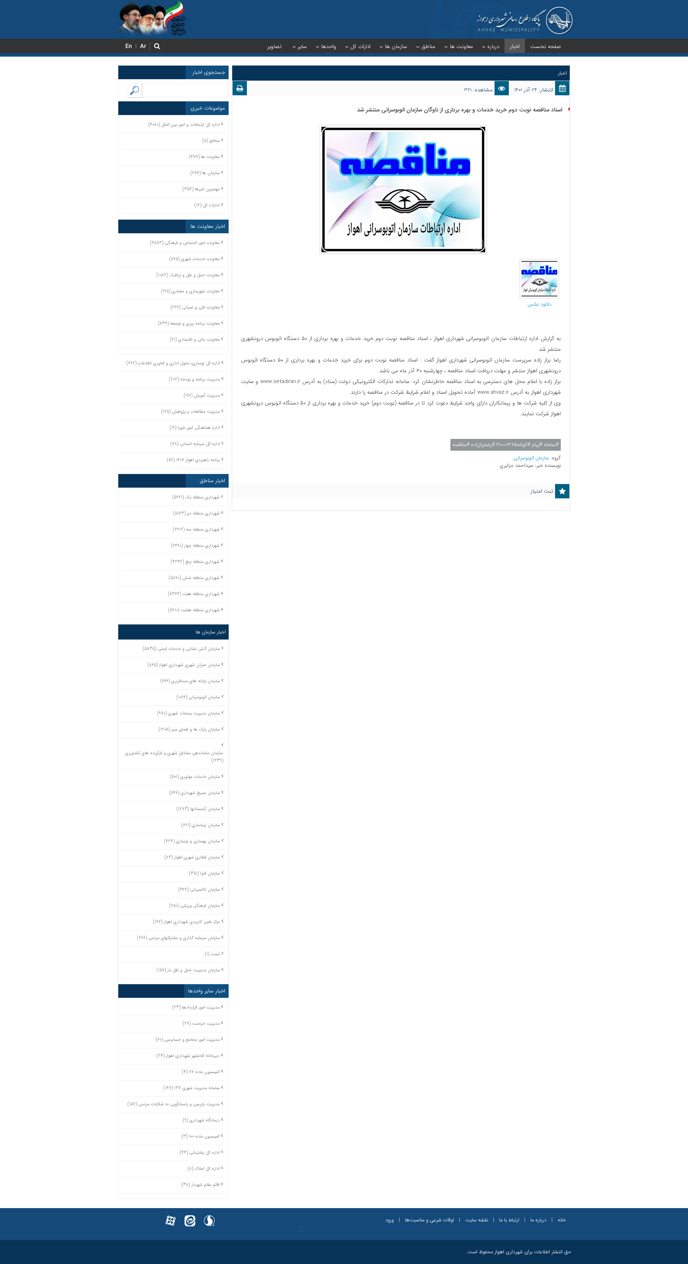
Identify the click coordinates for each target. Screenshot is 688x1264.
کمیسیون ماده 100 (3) (201, 1136)
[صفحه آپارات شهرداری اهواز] (170, 1216)
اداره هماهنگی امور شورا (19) (195, 427)
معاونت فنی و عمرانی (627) (195, 307)
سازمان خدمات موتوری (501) (195, 776)
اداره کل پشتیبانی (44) (200, 1152)
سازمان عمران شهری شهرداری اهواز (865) (184, 664)
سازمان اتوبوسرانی (531, 458)
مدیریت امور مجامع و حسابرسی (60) (188, 1039)
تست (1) (212, 954)
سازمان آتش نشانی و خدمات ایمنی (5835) (181, 648)
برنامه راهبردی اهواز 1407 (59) (193, 459)
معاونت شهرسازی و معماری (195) (190, 291)
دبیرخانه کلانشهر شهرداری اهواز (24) (188, 1055)
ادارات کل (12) (207, 205)
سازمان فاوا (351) (204, 873)
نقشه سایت (476, 1220)
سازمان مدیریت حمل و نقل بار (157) (188, 970)
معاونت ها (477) (204, 156)
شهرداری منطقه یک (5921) (196, 497)
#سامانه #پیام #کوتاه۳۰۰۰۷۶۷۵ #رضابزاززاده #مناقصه (506, 445)
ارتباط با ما (509, 1220)
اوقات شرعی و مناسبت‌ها (429, 1220)
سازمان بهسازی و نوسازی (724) (192, 841)
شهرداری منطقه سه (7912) (196, 529)
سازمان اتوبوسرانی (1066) (198, 697)
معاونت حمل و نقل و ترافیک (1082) (188, 275)
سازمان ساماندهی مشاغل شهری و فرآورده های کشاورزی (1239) (174, 757)
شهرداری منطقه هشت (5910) (194, 610)
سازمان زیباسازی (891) (200, 825)
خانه (562, 1220)
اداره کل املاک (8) (204, 1168)
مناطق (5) (211, 140)
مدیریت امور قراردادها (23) (196, 1007)
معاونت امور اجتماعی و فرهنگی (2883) (185, 242)
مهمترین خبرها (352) (201, 189)
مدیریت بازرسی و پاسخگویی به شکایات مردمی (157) (174, 1104)
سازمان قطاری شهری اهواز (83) (192, 857)
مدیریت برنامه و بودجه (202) (194, 379)
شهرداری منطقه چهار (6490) (195, 545)
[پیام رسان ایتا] (190, 1216)
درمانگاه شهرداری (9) (201, 1120)
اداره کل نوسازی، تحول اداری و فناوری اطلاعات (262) (173, 363)
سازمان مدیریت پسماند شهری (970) (188, 713)
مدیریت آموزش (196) (202, 395)
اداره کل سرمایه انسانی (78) (195, 443)
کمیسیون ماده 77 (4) (201, 1071)
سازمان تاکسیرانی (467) (199, 889)
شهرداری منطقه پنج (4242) (195, 561)
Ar (143, 46)
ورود (389, 1220)
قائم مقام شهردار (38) (201, 1184)
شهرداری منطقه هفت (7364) (194, 593)
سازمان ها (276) (205, 172)
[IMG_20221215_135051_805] (539, 262)
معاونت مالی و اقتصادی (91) (195, 339)
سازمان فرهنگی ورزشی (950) (194, 905)
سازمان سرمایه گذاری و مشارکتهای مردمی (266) (178, 937)
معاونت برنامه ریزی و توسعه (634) (189, 323)
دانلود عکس (539, 304)
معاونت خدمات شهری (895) (194, 258)
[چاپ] (240, 90)
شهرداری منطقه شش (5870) (194, 577)
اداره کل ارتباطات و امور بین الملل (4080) (184, 124)
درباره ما (538, 1220)
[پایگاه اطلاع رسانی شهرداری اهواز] (525, 20)
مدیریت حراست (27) (201, 1023)
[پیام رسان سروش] (209, 1216)
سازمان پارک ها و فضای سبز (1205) (189, 729)
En (128, 46)
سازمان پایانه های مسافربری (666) (190, 681)
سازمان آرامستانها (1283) (198, 808)
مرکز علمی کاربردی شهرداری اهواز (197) (186, 921)
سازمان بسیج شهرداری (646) (194, 792)
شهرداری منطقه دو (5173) (196, 513)
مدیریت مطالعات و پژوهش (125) (190, 411)
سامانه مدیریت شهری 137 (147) (191, 1088)
